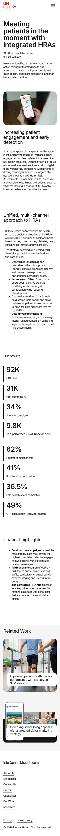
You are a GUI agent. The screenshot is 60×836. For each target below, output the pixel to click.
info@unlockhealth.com (21, 763)
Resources (9, 807)
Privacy (7, 820)
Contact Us (9, 784)
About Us (8, 773)
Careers (7, 790)
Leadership (9, 778)
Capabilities (9, 795)
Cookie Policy (24, 820)
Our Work (8, 801)
